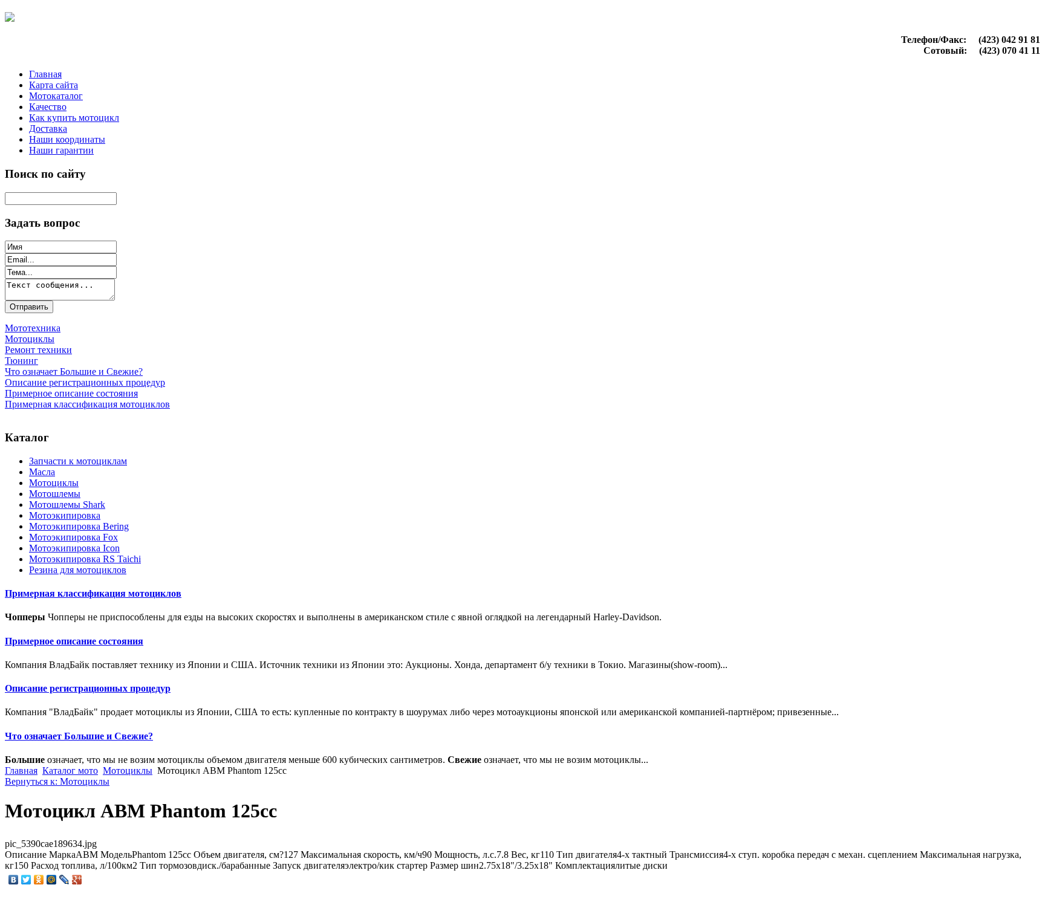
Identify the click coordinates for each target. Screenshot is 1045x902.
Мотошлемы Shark (67, 504)
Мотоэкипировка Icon (74, 548)
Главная (45, 74)
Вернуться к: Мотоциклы (57, 781)
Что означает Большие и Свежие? (79, 736)
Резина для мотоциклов (77, 570)
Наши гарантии (61, 150)
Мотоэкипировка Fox (73, 537)
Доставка (48, 128)
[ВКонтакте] (13, 879)
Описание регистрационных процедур (88, 688)
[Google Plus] (77, 879)
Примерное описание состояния (74, 641)
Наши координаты (67, 139)
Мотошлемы (54, 493)
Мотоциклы (54, 483)
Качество (48, 107)
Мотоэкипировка (64, 515)
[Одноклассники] (39, 879)
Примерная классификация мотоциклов (93, 593)
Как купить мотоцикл (74, 117)
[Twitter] (26, 879)
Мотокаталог (56, 96)
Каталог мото (70, 770)
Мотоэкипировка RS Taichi (85, 559)
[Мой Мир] (51, 879)
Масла (42, 472)
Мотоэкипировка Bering (79, 526)
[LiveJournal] (64, 879)
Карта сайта (53, 85)
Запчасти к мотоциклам (78, 461)
